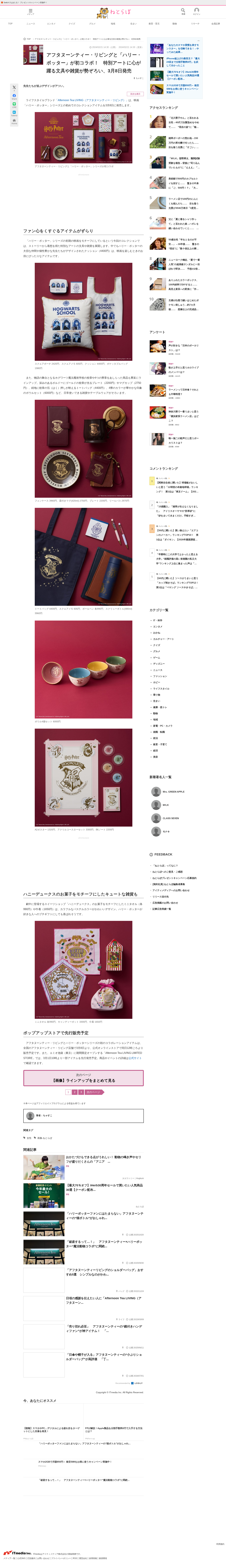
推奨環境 (103, 1558)
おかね (156, 632)
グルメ (92, 23)
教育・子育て (160, 744)
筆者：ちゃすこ (44, 1115)
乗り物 (156, 694)
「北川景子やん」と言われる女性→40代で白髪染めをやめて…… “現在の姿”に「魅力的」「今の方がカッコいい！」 (184, 127)
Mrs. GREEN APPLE (173, 791)
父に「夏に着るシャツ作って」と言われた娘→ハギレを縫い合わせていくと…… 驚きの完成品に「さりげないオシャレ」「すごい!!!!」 (184, 228)
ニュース (30, 23)
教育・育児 (154, 23)
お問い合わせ (43, 1558)
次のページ (93, 1092)
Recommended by (123, 1383)
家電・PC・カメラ (163, 725)
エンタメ (51, 23)
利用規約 (220, 1544)
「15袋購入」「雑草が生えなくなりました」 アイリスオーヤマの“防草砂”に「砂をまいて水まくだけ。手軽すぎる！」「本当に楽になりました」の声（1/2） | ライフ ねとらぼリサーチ (177, 515)
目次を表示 (135, 94)
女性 (29, 1138)
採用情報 (93, 1558)
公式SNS (21, 1558)
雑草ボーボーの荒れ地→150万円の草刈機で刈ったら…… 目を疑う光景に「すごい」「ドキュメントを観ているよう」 (185, 147)
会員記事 (215, 23)
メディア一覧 (9, 1558)
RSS (75, 1558)
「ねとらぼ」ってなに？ (164, 865)
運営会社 (83, 1558)
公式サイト (135, 1058)
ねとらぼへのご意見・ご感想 (166, 871)
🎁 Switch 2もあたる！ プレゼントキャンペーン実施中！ (24, 2)
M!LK (166, 805)
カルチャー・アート (163, 639)
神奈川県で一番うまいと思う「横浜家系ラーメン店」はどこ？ (184, 416)
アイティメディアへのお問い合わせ (170, 890)
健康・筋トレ (160, 707)
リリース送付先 (159, 896)
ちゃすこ (140, 78)
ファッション (160, 676)
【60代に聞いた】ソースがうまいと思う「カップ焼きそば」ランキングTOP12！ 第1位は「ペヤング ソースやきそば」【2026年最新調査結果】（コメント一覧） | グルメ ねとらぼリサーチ (178, 587)
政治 (155, 738)
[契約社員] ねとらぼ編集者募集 (167, 884)
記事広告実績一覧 (160, 909)
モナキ (166, 831)
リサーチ (195, 23)
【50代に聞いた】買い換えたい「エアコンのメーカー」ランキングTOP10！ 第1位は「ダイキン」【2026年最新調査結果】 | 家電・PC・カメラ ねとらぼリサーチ (177, 539)
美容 (155, 757)
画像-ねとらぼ (44, 1138)
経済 (155, 750)
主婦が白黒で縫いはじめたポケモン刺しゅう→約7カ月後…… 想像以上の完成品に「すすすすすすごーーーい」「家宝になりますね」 (184, 309)
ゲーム (156, 657)
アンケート (157, 332)
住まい (133, 23)
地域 (113, 23)
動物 (175, 23)
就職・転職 (159, 732)
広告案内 (31, 1558)
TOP (10, 23)
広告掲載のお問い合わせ (164, 902)
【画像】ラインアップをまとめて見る (83, 1080)
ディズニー (159, 663)
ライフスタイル (161, 688)
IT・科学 (157, 620)
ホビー (156, 682)
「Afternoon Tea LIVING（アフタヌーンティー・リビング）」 (91, 100)
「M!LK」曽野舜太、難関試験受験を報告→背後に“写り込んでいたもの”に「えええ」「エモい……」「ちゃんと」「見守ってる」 (184, 167)
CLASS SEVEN (171, 818)
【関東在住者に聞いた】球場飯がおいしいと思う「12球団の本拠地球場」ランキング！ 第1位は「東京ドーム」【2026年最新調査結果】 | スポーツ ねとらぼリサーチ (177, 491)
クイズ (72, 23)
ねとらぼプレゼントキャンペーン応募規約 (173, 878)
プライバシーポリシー (61, 1558)
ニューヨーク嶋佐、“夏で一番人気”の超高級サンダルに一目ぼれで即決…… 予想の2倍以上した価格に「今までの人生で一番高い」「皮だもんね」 (184, 268)
